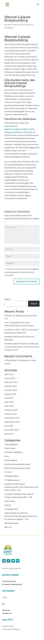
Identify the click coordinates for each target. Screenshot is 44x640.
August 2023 (10, 394)
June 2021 (8, 434)
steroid (28, 25)
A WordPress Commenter (16, 360)
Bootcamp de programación (17, 468)
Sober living (9, 501)
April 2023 (9, 406)
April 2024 (9, 374)
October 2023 (10, 390)
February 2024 (11, 382)
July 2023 (8, 398)
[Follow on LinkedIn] (17, 561)
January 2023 (10, 414)
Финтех (8, 527)
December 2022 (11, 418)
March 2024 (9, 378)
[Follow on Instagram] (4, 561)
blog (6, 456)
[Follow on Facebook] (8, 561)
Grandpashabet (11, 476)
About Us (6, 610)
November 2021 (11, 430)
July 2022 (8, 426)
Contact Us (6, 613)
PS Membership (9, 581)
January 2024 (10, 386)
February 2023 (11, 410)
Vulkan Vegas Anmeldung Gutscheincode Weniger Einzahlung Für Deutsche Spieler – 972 (20, 516)
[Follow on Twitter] (13, 561)
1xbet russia (9, 448)
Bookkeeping (10, 460)
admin (9, 25)
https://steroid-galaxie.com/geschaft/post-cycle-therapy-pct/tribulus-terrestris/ (19, 129)
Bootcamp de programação (17, 464)
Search (7, 299)
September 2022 (12, 422)
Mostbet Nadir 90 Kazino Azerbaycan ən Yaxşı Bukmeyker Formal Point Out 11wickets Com (21, 347)
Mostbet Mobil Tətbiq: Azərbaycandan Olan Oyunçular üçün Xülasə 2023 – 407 (21, 487)
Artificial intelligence (13, 452)
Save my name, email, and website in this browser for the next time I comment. (21, 272)
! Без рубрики (10, 444)
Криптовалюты (11, 523)
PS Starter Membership (12, 584)
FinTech (8, 472)
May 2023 (8, 402)
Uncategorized (11, 509)
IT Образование (12, 480)
